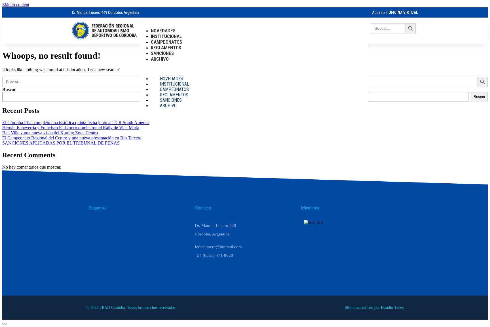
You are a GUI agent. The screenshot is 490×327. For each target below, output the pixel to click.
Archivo (160, 59)
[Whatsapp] (96, 224)
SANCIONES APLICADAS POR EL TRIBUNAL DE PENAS (61, 143)
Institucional (166, 36)
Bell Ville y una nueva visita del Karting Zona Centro (50, 132)
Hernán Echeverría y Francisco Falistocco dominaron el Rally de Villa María (70, 127)
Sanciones (162, 53)
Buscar (9, 89)
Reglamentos (166, 47)
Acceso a (395, 12)
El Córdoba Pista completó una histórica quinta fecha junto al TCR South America (75, 122)
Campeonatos (166, 42)
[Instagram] (109, 224)
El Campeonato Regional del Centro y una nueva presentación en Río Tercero (71, 137)
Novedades (163, 30)
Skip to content (15, 4)
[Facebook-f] (123, 224)
